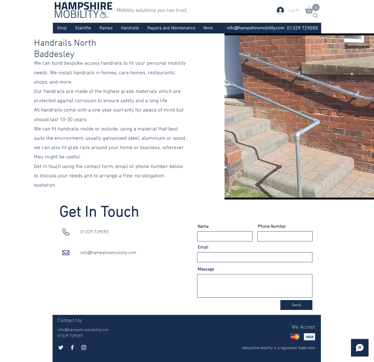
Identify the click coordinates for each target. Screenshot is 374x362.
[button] (312, 8)
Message (206, 269)
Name (203, 226)
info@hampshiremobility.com (255, 28)
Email (203, 247)
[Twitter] (60, 347)
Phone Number (272, 226)
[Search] (315, 15)
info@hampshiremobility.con (83, 329)
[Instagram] (83, 347)
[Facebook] (72, 347)
